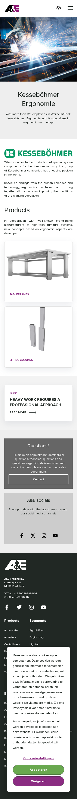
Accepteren (38, 769)
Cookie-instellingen (38, 758)
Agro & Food (37, 630)
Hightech (35, 644)
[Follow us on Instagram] (44, 535)
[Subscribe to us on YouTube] (55, 535)
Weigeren (38, 781)
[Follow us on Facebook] (22, 535)
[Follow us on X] (33, 535)
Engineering (37, 637)
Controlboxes (12, 644)
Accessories (11, 630)
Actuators (10, 637)
